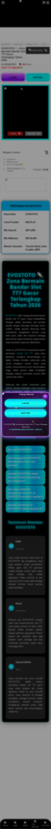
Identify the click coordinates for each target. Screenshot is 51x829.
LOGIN (25, 403)
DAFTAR (25, 413)
